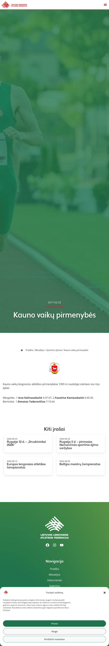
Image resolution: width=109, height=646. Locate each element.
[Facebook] (47, 545)
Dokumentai (54, 580)
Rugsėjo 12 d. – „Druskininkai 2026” (26, 443)
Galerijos (54, 586)
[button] (104, 592)
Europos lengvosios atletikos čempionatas (26, 465)
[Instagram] (54, 545)
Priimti (54, 623)
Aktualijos (39, 350)
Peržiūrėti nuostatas (54, 639)
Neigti (55, 631)
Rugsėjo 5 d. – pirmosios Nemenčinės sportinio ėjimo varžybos (78, 445)
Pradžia (29, 350)
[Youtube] (61, 545)
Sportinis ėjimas (54, 350)
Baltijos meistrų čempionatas (79, 464)
